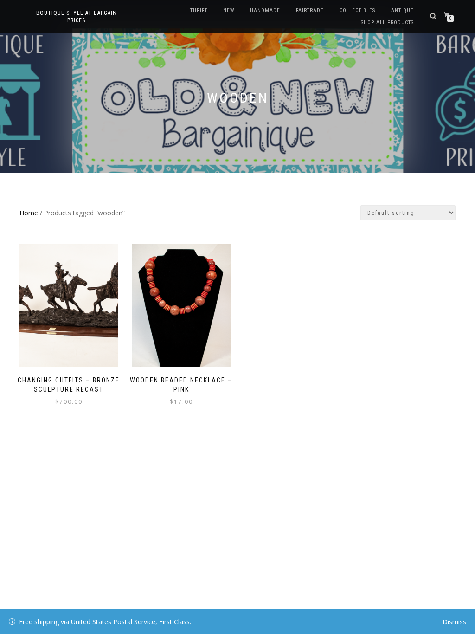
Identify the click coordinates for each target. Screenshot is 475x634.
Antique (402, 10)
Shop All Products (387, 22)
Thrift (198, 10)
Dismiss (454, 621)
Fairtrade (310, 10)
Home (28, 212)
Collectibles (357, 10)
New (228, 10)
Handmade (265, 10)
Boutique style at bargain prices (76, 17)
